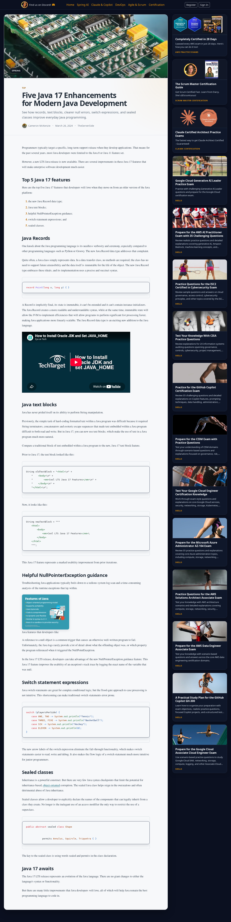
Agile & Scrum (137, 5)
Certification (157, 5)
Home (70, 5)
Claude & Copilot (102, 5)
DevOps (120, 5)
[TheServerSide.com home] (24, 4)
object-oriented (51, 785)
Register (191, 4)
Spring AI (83, 5)
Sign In (204, 4)
